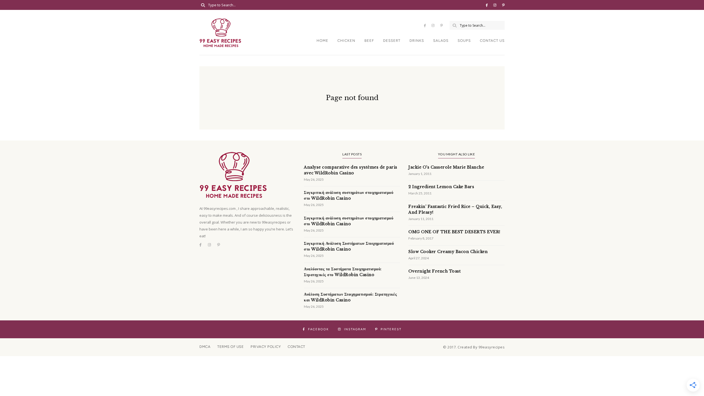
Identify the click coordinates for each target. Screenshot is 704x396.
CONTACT (296, 347)
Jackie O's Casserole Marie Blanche (446, 167)
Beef (369, 40)
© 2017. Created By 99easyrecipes (474, 347)
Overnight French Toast (434, 271)
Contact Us (492, 40)
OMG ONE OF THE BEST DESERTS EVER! (454, 231)
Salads (441, 40)
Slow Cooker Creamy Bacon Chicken (448, 251)
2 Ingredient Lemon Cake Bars (441, 186)
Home (322, 40)
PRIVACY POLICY (266, 347)
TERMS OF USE (230, 347)
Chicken (346, 40)
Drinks (416, 40)
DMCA (204, 347)
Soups (464, 40)
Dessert (391, 40)
